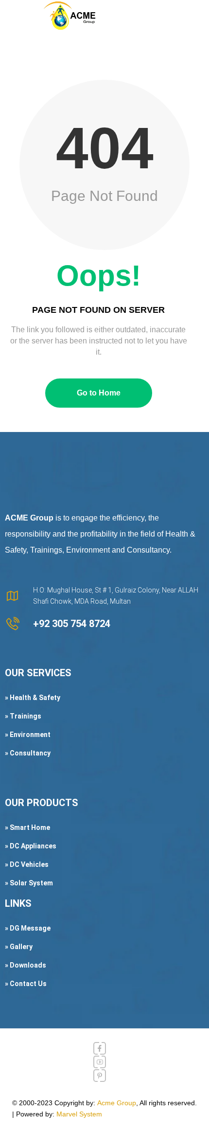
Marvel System (79, 1114)
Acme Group (116, 1103)
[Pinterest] (99, 1075)
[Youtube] (99, 1062)
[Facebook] (99, 1048)
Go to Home (99, 393)
